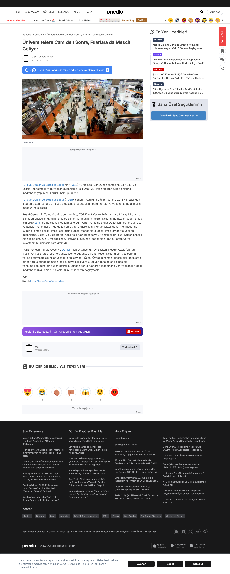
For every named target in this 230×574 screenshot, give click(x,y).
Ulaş (43, 56)
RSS (154, 531)
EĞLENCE (63, 11)
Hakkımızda (28, 531)
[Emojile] (204, 20)
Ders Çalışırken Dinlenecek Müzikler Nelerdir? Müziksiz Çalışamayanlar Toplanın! (181, 467)
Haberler (27, 34)
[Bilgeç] (190, 20)
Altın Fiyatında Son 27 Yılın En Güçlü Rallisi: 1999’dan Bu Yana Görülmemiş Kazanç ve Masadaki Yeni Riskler (178, 91)
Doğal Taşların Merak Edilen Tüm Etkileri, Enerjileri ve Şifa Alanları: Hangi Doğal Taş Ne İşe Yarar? (136, 472)
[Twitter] (190, 531)
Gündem (39, 34)
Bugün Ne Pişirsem (151, 516)
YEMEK (77, 11)
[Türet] (184, 20)
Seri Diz (141, 20)
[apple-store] (160, 546)
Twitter (27, 516)
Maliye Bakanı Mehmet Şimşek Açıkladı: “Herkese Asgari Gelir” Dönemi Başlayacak (177, 46)
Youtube (64, 516)
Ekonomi (158, 39)
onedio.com (27, 142)
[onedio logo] (115, 12)
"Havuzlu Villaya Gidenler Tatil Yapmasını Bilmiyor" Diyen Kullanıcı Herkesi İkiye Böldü (178, 61)
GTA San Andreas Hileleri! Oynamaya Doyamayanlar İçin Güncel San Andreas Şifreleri (183, 493)
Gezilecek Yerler (174, 516)
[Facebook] (183, 531)
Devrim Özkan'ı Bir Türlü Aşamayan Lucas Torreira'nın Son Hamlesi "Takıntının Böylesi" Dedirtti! (40, 488)
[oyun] (211, 20)
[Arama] (202, 12)
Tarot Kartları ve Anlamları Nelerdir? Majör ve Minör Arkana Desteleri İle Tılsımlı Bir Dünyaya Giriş (184, 441)
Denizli (66, 249)
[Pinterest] (205, 531)
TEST (17, 11)
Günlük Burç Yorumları (85, 516)
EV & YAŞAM (32, 11)
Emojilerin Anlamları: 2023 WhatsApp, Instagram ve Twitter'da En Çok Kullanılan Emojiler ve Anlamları (136, 480)
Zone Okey (128, 20)
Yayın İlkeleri (137, 531)
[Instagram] (176, 531)
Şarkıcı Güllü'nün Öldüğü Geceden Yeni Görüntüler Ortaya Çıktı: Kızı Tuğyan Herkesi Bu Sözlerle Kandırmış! (178, 76)
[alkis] (217, 20)
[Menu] (9, 11)
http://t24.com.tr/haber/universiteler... (47, 281)
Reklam (88, 531)
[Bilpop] (197, 20)
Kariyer (104, 531)
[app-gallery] (198, 546)
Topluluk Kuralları (74, 531)
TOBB (73, 184)
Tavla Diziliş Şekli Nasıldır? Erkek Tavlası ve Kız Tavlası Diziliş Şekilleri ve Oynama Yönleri (136, 498)
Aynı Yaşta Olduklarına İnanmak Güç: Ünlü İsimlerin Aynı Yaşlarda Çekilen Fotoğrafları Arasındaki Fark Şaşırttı (87, 482)
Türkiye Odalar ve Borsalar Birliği (43, 184)
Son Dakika (130, 516)
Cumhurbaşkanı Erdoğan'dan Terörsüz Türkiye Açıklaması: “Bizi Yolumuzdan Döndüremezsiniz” (89, 494)
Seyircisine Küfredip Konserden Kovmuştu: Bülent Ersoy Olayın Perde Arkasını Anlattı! (88, 449)
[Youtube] (198, 531)
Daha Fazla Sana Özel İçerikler (177, 115)
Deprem (40, 516)
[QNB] (177, 20)
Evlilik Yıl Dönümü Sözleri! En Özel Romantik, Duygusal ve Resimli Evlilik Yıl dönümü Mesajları (135, 454)
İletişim (96, 531)
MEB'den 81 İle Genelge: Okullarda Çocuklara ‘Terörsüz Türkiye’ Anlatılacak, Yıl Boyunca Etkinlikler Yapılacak (90, 461)
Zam (52, 516)
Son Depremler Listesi (126, 444)
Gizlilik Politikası (57, 531)
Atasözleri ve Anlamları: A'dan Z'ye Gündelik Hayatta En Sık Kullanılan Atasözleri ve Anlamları (132, 489)
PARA (89, 11)
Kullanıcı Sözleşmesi (119, 531)
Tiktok (116, 516)
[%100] (170, 20)
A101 (105, 516)
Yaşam (157, 54)
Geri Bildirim (41, 531)
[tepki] (27, 392)
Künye (148, 531)
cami (38, 222)
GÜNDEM (48, 11)
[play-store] (179, 546)
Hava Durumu (122, 438)
